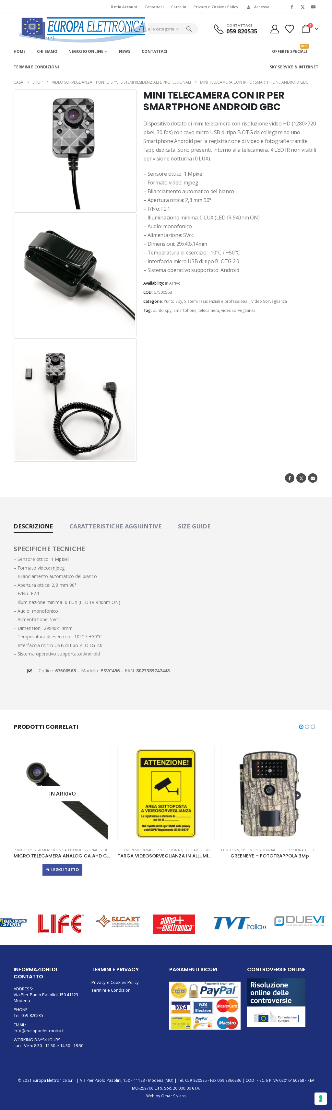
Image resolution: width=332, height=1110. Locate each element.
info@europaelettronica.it (39, 1030)
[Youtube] (313, 7)
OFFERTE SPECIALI (289, 49)
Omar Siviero (173, 1095)
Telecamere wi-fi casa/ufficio (106, 850)
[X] (303, 7)
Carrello (178, 6)
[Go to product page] (62, 794)
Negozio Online (85, 51)
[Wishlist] (290, 29)
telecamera (208, 310)
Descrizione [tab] (33, 526)
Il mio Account (124, 6)
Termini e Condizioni (36, 67)
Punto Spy (173, 301)
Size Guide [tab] (194, 526)
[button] (128, 203)
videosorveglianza (238, 310)
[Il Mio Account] (274, 29)
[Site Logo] (83, 30)
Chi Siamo (47, 51)
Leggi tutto (272, 869)
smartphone (184, 310)
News (125, 51)
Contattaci (154, 6)
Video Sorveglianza (269, 301)
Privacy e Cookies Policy (216, 6)
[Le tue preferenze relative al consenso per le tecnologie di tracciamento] (320, 1098)
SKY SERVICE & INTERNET (294, 67)
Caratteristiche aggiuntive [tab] (115, 526)
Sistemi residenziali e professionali (216, 301)
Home (20, 51)
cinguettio (301, 478)
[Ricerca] (189, 28)
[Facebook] (292, 7)
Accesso (261, 6)
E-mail (312, 478)
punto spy (162, 310)
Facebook (289, 478)
